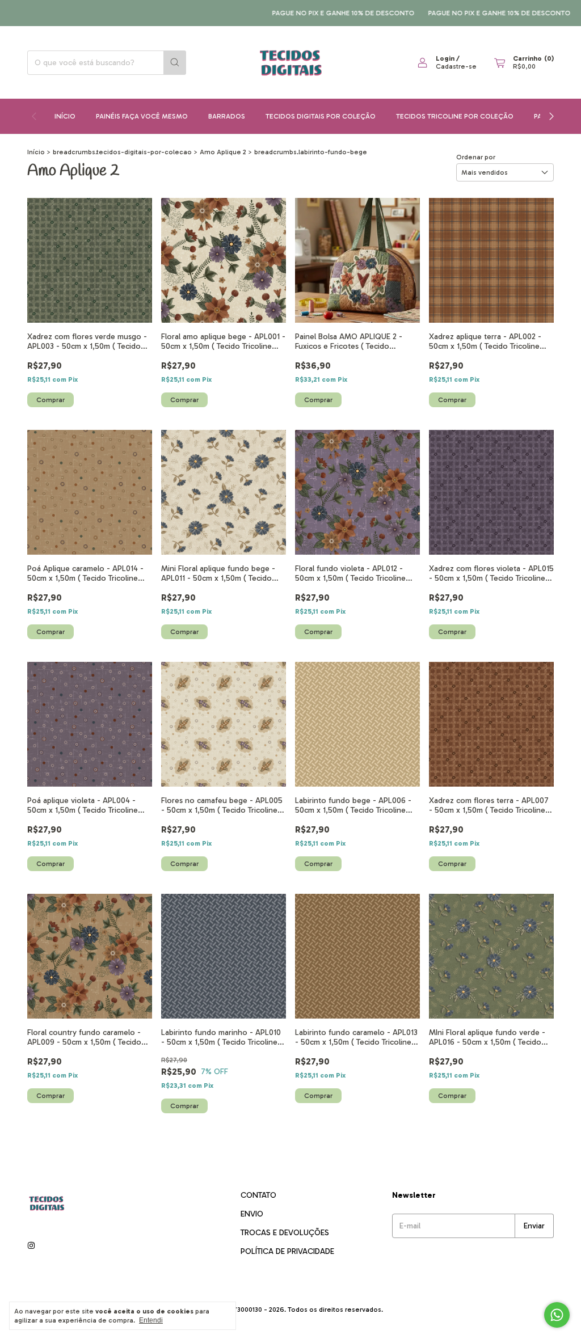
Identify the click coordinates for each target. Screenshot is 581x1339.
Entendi (151, 1320)
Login (445, 58)
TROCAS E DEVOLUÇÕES (285, 1232)
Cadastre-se (456, 66)
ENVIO (252, 1214)
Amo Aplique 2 (223, 152)
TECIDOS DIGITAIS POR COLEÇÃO (321, 116)
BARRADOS (226, 116)
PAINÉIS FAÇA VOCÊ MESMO (142, 116)
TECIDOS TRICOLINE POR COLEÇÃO (454, 116)
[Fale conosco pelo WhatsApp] (557, 1315)
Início (64, 116)
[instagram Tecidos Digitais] (31, 1246)
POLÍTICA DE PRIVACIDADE (287, 1251)
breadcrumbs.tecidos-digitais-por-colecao (122, 152)
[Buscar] (174, 62)
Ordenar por (475, 157)
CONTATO (258, 1195)
